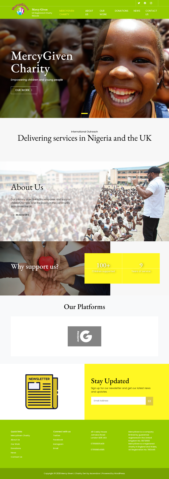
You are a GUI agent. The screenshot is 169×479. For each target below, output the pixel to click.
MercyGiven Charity (66, 12)
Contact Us (151, 12)
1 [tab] (84, 113)
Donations (121, 10)
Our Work (103, 12)
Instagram (58, 444)
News (137, 10)
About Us (89, 12)
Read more (22, 215)
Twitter (56, 435)
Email (55, 448)
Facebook (58, 439)
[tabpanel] (84, 68)
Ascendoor (95, 473)
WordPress (119, 473)
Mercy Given (40, 9)
